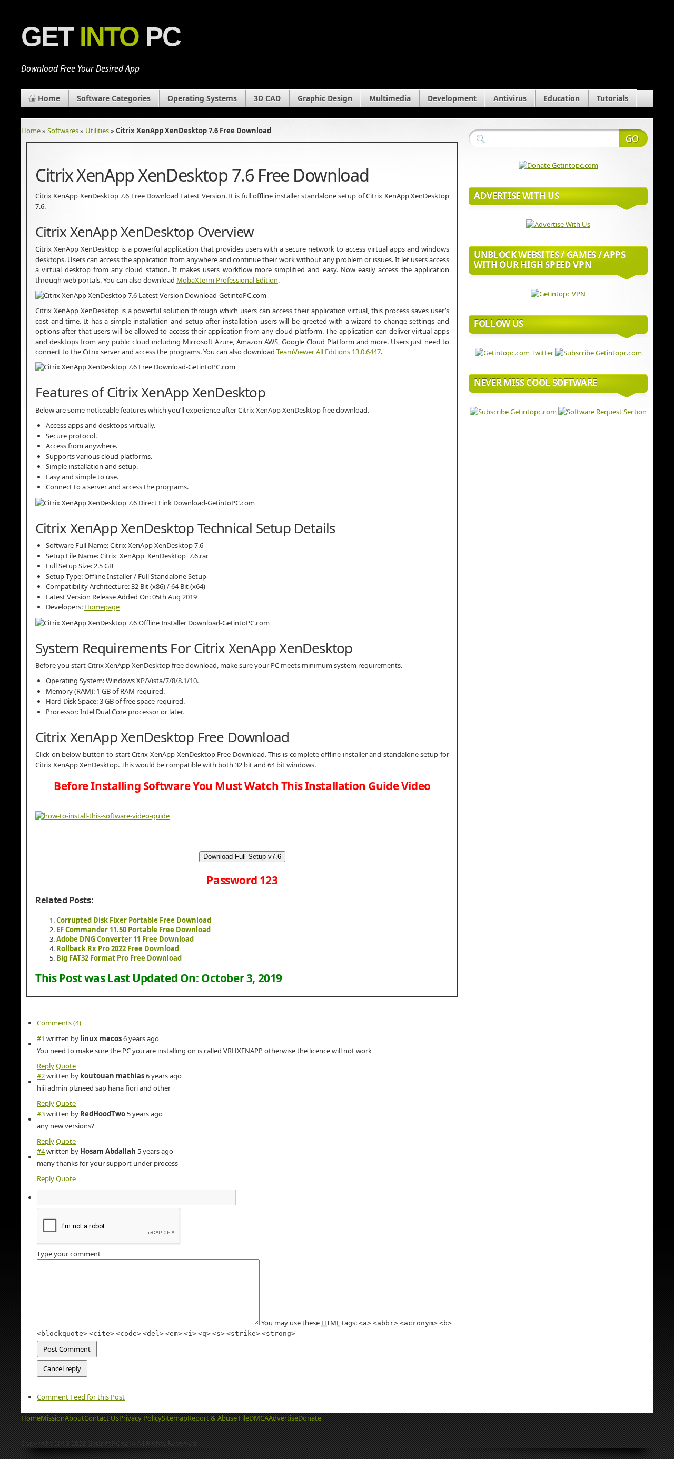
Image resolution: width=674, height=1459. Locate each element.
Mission (53, 1418)
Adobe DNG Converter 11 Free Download (125, 939)
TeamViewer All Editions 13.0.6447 (328, 351)
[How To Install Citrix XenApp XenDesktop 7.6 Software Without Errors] (102, 816)
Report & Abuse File (218, 1418)
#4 (41, 1151)
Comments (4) (59, 1022)
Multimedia (390, 98)
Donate (309, 1418)
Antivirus (510, 98)
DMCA (259, 1418)
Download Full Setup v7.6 (242, 857)
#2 (41, 1076)
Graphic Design (325, 98)
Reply (45, 1066)
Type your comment (69, 1253)
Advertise (283, 1418)
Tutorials (612, 98)
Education (561, 98)
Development (452, 98)
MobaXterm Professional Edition (227, 280)
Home (49, 98)
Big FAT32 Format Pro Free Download (119, 958)
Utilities (97, 130)
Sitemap (174, 1418)
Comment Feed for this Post (81, 1397)
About (74, 1418)
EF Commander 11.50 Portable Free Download (133, 929)
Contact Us (101, 1418)
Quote (66, 1066)
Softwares (62, 130)
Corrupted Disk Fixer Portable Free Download (133, 920)
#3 (41, 1113)
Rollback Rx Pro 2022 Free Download (117, 948)
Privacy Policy (140, 1418)
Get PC (101, 37)
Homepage (102, 607)
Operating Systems (202, 98)
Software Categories (114, 98)
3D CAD (267, 98)
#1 (41, 1038)
